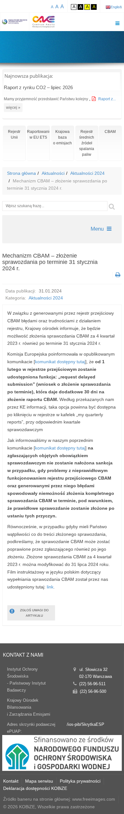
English (116, 7)
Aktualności (53, 173)
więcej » (13, 107)
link (50, 586)
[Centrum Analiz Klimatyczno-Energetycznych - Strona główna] (43, 22)
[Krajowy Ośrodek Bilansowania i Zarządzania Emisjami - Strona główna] (14, 22)
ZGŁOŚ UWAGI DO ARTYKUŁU (34, 612)
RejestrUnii (14, 134)
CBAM (110, 131)
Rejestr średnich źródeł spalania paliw (86, 143)
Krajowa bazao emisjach (62, 137)
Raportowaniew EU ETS (38, 134)
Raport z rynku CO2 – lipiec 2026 (38, 87)
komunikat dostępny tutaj (60, 361)
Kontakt (10, 781)
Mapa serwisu (39, 781)
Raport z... (107, 99)
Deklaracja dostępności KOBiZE (35, 788)
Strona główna (21, 173)
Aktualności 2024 (87, 173)
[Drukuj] (117, 275)
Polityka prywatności (80, 781)
